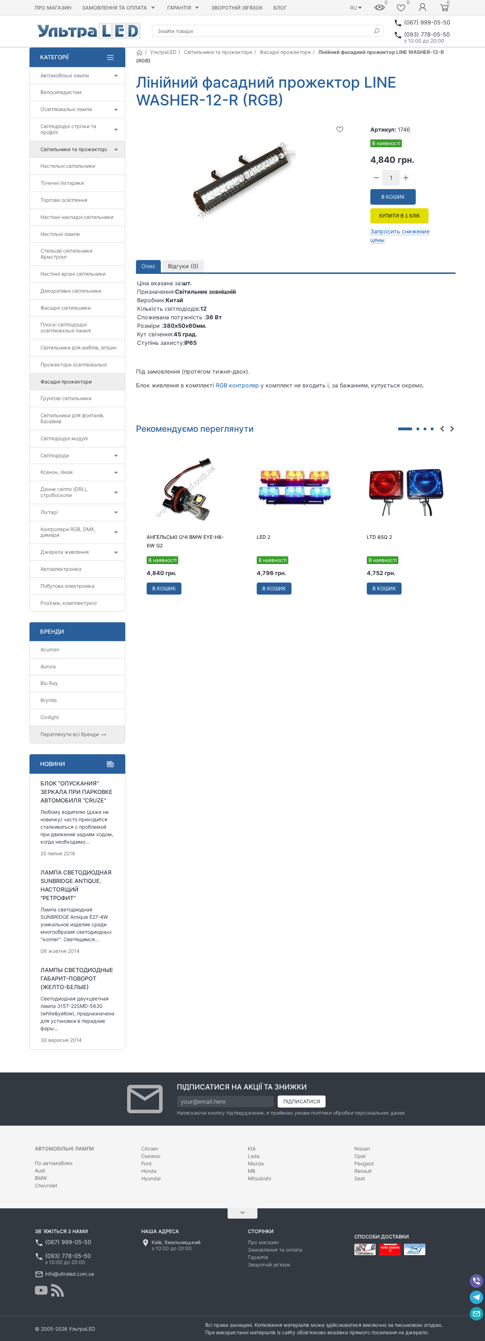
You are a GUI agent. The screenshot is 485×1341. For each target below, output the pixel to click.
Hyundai (150, 1178)
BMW (41, 1178)
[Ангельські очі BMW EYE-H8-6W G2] (185, 491)
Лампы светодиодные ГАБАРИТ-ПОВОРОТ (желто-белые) (76, 978)
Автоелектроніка (60, 569)
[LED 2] (296, 491)
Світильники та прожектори (218, 52)
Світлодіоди (54, 455)
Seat (359, 1178)
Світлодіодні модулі (64, 438)
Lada (254, 1156)
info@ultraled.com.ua (69, 1274)
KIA (252, 1149)
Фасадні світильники (65, 308)
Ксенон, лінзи (56, 472)
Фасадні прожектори (285, 52)
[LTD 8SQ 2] (406, 491)
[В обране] (339, 129)
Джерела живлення (64, 552)
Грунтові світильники (65, 398)
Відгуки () (183, 266)
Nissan (362, 1149)
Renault (363, 1171)
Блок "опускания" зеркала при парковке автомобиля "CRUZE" (76, 792)
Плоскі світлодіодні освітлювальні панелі (65, 327)
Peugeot (364, 1163)
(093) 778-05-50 (427, 34)
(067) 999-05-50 (427, 22)
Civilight (49, 717)
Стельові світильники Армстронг (66, 254)
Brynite (48, 700)
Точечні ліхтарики (62, 183)
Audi (40, 1171)
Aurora (48, 666)
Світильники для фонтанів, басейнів (72, 418)
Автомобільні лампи (64, 75)
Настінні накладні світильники (76, 217)
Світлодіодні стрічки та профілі (68, 129)
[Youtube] (41, 1290)
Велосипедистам (61, 92)
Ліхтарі (49, 512)
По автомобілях (54, 1163)
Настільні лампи (60, 234)
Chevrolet (46, 1185)
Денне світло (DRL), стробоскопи (64, 492)
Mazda (256, 1163)
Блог (280, 8)
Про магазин (53, 8)
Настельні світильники (67, 166)
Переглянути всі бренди (70, 734)
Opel (359, 1156)
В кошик (393, 197)
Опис (148, 266)
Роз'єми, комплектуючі (68, 603)
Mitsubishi (259, 1178)
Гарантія (179, 8)
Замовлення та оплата (114, 8)
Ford (146, 1163)
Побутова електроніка (67, 586)
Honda (149, 1171)
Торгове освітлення (63, 200)
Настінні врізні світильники (72, 274)
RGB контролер (237, 385)
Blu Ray (49, 683)
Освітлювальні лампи (66, 109)
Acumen (49, 649)
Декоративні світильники (70, 291)
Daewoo (150, 1156)
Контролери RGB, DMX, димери (68, 532)
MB (251, 1171)
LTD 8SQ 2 (379, 537)
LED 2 (264, 537)
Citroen (149, 1149)
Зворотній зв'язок (237, 8)
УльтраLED (163, 52)
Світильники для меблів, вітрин (78, 347)
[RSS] (57, 1290)
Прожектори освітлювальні (73, 365)
